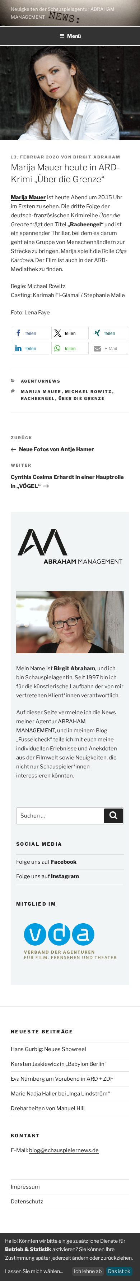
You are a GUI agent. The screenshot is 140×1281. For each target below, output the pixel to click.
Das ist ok (119, 1271)
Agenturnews (41, 381)
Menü (74, 36)
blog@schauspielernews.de (64, 1150)
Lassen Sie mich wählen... (34, 1271)
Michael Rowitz (88, 391)
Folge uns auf (46, 862)
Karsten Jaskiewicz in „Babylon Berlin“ (59, 1064)
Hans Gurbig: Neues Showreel (48, 1049)
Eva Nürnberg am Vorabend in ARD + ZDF (62, 1079)
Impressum (25, 1187)
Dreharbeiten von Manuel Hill (48, 1108)
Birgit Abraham (97, 157)
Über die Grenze (82, 398)
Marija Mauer (41, 391)
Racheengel (38, 398)
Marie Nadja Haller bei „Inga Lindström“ (60, 1093)
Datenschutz (27, 1201)
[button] (30, 333)
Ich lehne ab (88, 1271)
